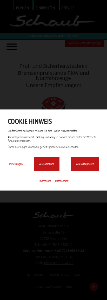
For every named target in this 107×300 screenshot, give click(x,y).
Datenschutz (62, 181)
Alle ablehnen (46, 164)
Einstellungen (15, 164)
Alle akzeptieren (85, 164)
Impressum (45, 181)
